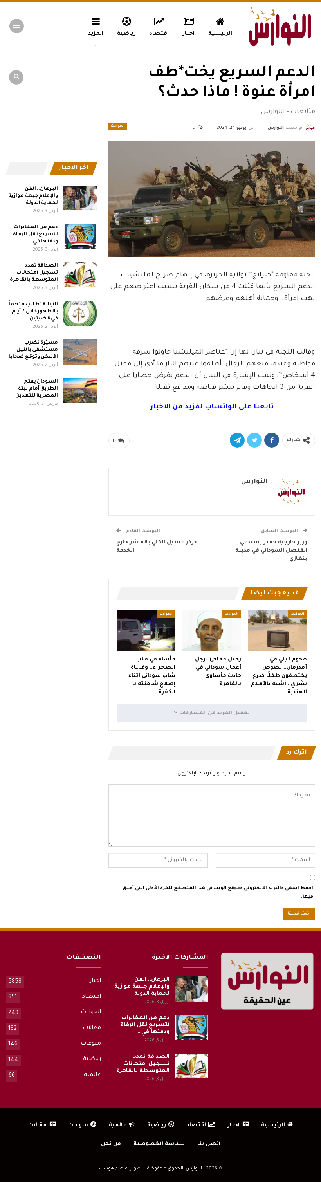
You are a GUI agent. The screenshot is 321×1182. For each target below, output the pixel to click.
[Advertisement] (211, 323)
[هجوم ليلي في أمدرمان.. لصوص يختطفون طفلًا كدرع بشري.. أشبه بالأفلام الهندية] (277, 630)
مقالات (92, 1028)
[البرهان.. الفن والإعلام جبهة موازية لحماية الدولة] (80, 198)
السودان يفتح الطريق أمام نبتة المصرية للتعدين (36, 389)
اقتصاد (159, 34)
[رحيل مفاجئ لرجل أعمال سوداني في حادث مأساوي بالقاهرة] (211, 630)
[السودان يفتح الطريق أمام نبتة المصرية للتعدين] (80, 390)
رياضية (126, 34)
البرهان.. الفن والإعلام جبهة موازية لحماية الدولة (33, 196)
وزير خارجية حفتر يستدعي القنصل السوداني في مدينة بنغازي (271, 551)
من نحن (111, 1144)
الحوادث (118, 126)
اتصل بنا (208, 1144)
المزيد (95, 34)
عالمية (92, 1075)
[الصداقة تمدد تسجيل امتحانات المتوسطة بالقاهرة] (80, 274)
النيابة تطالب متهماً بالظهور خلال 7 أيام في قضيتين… (33, 311)
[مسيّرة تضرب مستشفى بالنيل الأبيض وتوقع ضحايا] (80, 352)
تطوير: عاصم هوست (120, 1168)
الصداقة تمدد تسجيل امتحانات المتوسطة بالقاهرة (34, 273)
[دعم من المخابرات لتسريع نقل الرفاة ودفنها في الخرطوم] (80, 236)
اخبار (188, 34)
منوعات (91, 1044)
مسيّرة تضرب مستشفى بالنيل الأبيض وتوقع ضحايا (33, 350)
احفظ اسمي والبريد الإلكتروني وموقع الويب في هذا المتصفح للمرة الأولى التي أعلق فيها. (218, 893)
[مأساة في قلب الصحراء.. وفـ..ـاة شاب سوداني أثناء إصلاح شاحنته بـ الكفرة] (146, 630)
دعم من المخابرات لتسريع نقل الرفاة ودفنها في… (35, 234)
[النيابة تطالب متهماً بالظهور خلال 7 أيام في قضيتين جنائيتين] (80, 313)
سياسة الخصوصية (159, 1144)
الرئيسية (220, 34)
